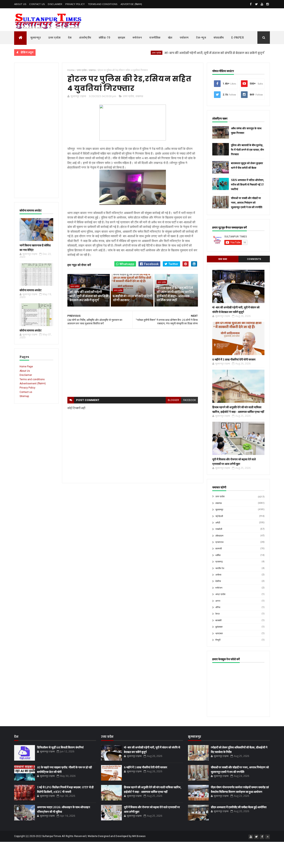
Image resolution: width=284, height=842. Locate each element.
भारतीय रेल (219, 568)
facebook (189, 400)
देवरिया (218, 581)
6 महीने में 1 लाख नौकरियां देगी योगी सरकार (132, 298)
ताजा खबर (222, 259)
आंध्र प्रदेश (220, 594)
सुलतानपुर (219, 509)
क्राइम (121, 37)
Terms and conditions (102, 4)
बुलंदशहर (219, 627)
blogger (173, 400)
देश (70, 37)
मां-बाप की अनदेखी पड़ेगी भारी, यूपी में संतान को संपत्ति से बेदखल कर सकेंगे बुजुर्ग (197, 53)
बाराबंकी (218, 620)
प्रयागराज (219, 542)
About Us (20, 4)
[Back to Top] (267, 837)
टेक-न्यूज (201, 37)
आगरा (217, 601)
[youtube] (262, 4)
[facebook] (250, 4)
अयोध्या (218, 574)
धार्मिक (218, 555)
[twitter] (256, 4)
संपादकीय (219, 37)
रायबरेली (218, 529)
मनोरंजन (137, 37)
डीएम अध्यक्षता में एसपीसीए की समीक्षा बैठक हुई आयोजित (239, 807)
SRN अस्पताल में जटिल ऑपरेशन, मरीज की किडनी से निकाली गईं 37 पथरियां (247, 184)
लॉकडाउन (219, 535)
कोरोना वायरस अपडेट (31, 290)
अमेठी (217, 522)
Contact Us (37, 4)
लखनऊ (139, 96)
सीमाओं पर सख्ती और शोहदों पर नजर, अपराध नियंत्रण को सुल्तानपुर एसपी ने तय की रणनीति (246, 202)
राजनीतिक (155, 37)
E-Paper (237, 37)
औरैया (217, 607)
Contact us (26, 392)
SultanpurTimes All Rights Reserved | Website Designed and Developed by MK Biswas (94, 836)
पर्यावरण (184, 37)
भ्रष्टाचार (219, 633)
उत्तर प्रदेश (54, 37)
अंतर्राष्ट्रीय (85, 37)
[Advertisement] (36, 130)
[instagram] (267, 4)
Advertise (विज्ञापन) (131, 4)
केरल (217, 613)
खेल (170, 37)
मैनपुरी (217, 640)
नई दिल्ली (219, 516)
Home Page (26, 366)
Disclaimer (55, 4)
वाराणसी (218, 548)
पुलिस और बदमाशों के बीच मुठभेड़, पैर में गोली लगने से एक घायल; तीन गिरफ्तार (247, 149)
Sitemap (24, 396)
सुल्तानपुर (35, 37)
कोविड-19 (104, 37)
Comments (254, 259)
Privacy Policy (75, 4)
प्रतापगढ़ (219, 561)
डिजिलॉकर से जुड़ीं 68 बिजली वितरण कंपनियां (60, 747)
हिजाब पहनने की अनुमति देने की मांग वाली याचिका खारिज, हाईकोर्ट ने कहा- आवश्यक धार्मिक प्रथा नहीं (176, 294)
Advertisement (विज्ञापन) (33, 383)
